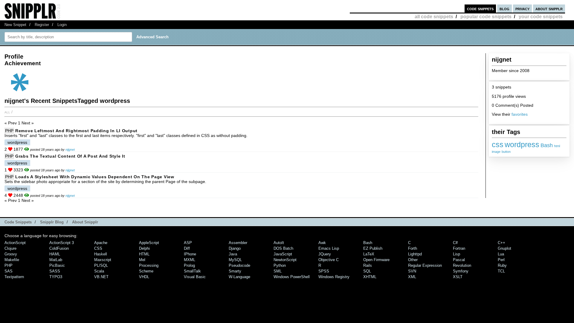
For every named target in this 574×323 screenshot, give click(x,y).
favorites (520, 114)
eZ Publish (372, 248)
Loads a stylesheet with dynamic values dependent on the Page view (94, 176)
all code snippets (434, 16)
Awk (322, 242)
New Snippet (15, 24)
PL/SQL (101, 265)
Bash (547, 145)
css (497, 144)
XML (412, 277)
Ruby (502, 265)
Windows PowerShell (292, 277)
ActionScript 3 (61, 242)
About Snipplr (85, 222)
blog (504, 8)
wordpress (522, 144)
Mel (142, 260)
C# (455, 242)
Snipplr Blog (52, 222)
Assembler (238, 242)
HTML (144, 254)
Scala (99, 271)
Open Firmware (376, 260)
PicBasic (57, 265)
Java (233, 254)
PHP (9, 130)
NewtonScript (285, 260)
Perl (501, 260)
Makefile (11, 260)
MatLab (55, 260)
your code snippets (541, 16)
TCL (501, 271)
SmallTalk (192, 271)
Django (235, 248)
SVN (412, 271)
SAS (8, 271)
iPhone (190, 254)
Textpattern (14, 277)
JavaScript (283, 254)
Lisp (456, 254)
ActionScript (15, 242)
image (496, 151)
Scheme (146, 271)
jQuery (324, 254)
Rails (367, 265)
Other (413, 260)
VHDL (144, 277)
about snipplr (549, 8)
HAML (54, 254)
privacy (522, 8)
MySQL (235, 260)
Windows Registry (333, 277)
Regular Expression (425, 265)
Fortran (459, 248)
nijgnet (70, 149)
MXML (189, 260)
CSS (98, 248)
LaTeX (368, 254)
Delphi (144, 248)
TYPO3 (55, 277)
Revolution (462, 265)
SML (278, 271)
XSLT (457, 277)
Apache (100, 242)
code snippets (480, 8)
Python (280, 265)
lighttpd (415, 254)
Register (42, 24)
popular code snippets (486, 16)
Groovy (10, 254)
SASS (54, 271)
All (7, 111)
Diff (187, 248)
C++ (501, 242)
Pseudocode (239, 265)
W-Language (239, 277)
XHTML (369, 277)
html (557, 146)
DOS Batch (283, 248)
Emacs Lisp (328, 248)
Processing (148, 265)
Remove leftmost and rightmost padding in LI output (76, 130)
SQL (367, 271)
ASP (188, 242)
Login (62, 24)
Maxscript (102, 260)
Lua (501, 254)
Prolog (189, 265)
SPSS (323, 271)
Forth (412, 248)
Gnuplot (504, 248)
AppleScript (149, 242)
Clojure (10, 248)
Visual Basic (195, 277)
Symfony (460, 271)
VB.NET (101, 277)
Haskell (100, 254)
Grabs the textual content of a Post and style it (70, 156)
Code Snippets (18, 222)
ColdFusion (59, 248)
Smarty (235, 271)
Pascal (459, 260)
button (506, 151)
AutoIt (279, 242)
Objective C (328, 260)
